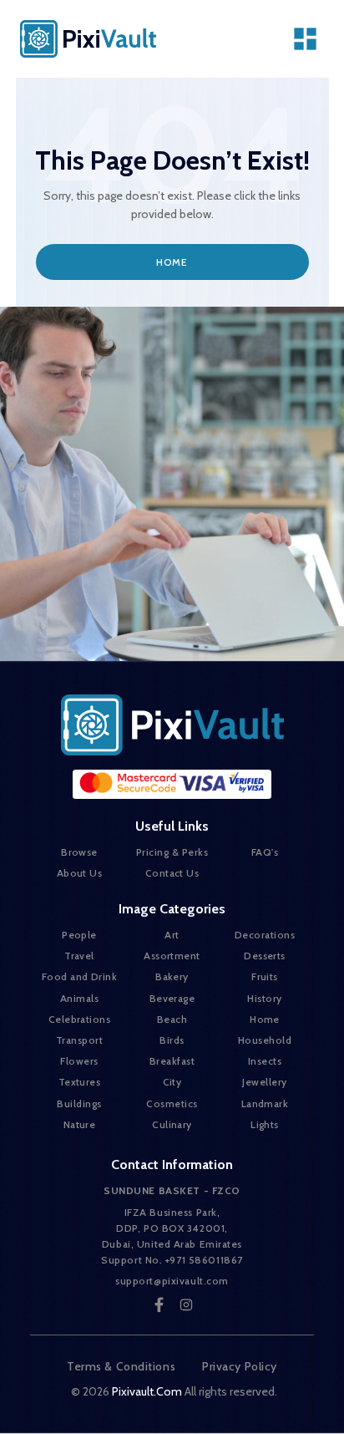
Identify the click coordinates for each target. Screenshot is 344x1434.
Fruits (264, 976)
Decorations (265, 934)
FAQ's (264, 852)
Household (264, 1040)
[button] (305, 39)
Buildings (79, 1103)
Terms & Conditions (121, 1366)
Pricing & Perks (172, 852)
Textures (79, 1082)
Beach (172, 1019)
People (79, 934)
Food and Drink (80, 976)
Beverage (172, 998)
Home (171, 262)
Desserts (265, 955)
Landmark (265, 1103)
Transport (79, 1040)
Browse (79, 852)
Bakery (172, 976)
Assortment (172, 955)
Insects (264, 1061)
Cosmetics (171, 1103)
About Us (80, 873)
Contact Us (172, 873)
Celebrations (79, 1019)
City (172, 1082)
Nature (79, 1124)
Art (171, 934)
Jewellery (264, 1082)
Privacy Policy (239, 1366)
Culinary (172, 1124)
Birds (171, 1040)
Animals (79, 998)
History (264, 998)
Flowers (79, 1061)
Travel (79, 955)
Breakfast (172, 1061)
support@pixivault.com (172, 1280)
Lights (264, 1124)
